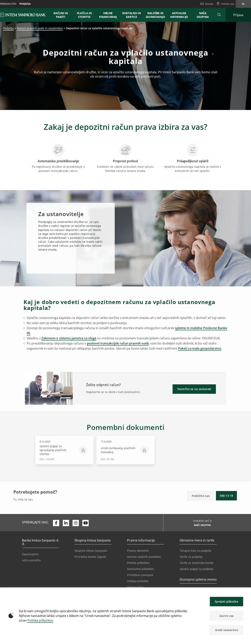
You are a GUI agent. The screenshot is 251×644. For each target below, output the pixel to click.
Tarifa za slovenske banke (196, 563)
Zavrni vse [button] (226, 616)
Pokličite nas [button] (201, 496)
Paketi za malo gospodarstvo (199, 348)
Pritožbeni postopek (140, 575)
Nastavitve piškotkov (140, 569)
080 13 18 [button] (226, 495)
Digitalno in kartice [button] (131, 15)
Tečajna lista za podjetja (195, 550)
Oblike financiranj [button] (108, 15)
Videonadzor (135, 587)
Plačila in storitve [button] (84, 15)
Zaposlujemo (30, 554)
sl (243, 3)
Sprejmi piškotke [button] (226, 601)
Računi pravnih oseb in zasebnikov (40, 28)
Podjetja (25, 3)
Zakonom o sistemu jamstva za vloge (68, 338)
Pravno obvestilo (138, 550)
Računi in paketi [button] (61, 15)
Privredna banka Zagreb (90, 557)
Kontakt (209, 3)
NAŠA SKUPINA (203, 15)
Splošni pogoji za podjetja (196, 569)
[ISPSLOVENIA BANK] (23, 15)
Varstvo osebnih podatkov (144, 557)
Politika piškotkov (40, 620)
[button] (246, 592)
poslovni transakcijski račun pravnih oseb (118, 343)
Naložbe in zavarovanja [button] (155, 15)
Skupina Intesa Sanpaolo (91, 550)
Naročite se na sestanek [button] (194, 389)
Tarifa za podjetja (191, 557)
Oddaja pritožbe (137, 581)
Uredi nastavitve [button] (226, 630)
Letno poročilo (31, 560)
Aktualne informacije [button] (179, 15)
